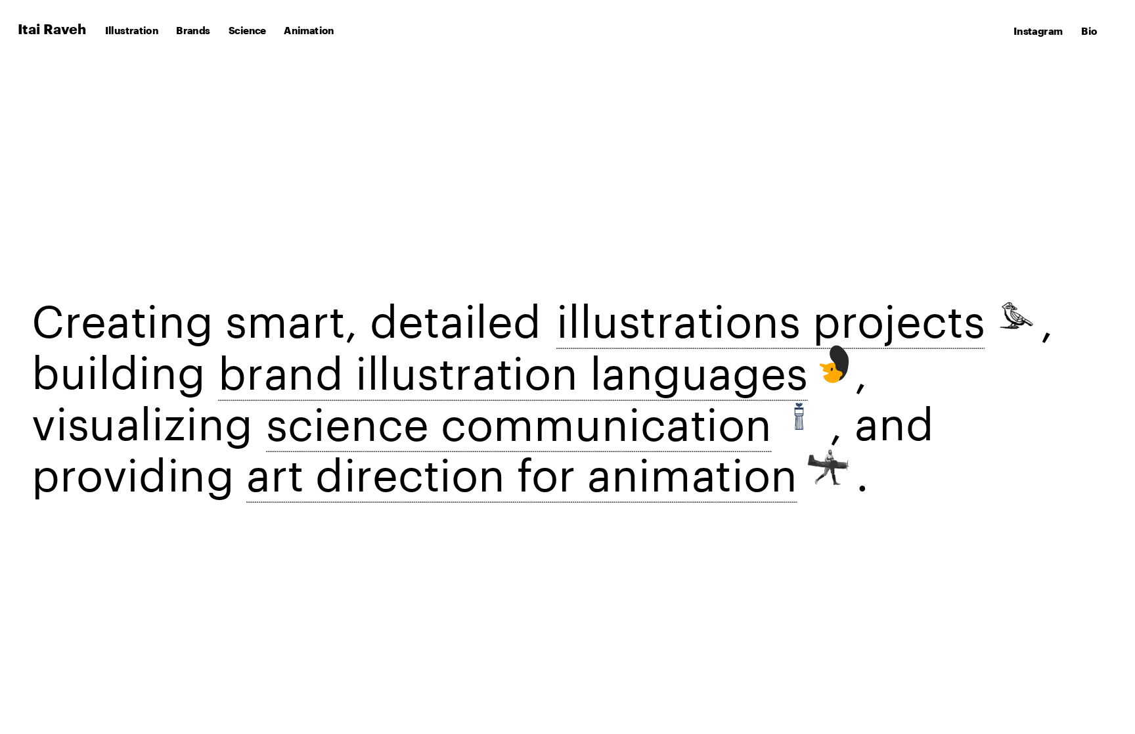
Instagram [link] (1038, 32)
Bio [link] (1089, 32)
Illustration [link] (131, 31)
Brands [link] (193, 31)
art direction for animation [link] (521, 467)
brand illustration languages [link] (513, 365)
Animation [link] (309, 31)
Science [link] (247, 31)
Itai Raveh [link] (52, 30)
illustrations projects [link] (770, 313)
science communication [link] (519, 416)
